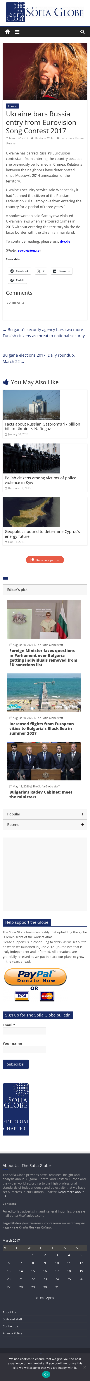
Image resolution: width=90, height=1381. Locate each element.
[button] (45, 589)
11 (69, 1263)
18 (69, 1271)
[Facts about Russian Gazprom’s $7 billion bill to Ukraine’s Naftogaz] (31, 392)
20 (8, 1279)
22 (33, 1279)
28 (21, 1287)
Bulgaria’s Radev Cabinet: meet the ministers (40, 794)
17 (57, 1271)
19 (81, 1271)
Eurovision (67, 138)
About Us (9, 1312)
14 (21, 1271)
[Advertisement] (45, 874)
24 (57, 1279)
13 (8, 1271)
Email (9, 1025)
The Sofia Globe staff (49, 645)
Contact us (10, 1326)
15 (33, 1271)
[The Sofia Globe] (7, 32)
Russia (79, 138)
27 (8, 1287)
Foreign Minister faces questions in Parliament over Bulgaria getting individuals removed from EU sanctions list (43, 657)
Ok (46, 1374)
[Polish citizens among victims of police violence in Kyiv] (31, 446)
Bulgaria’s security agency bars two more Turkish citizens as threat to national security (44, 332)
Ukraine (11, 143)
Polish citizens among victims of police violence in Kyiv (40, 480)
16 (45, 1271)
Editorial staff (12, 1319)
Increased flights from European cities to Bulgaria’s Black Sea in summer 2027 (41, 728)
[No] (84, 1367)
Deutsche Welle (45, 138)
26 (81, 1279)
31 (57, 1287)
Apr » (50, 1298)
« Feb (40, 1298)
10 (57, 1263)
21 (21, 1279)
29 (33, 1287)
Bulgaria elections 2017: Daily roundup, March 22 (39, 358)
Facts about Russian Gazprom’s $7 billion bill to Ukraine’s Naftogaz (42, 426)
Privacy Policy (12, 1333)
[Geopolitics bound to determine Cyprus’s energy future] (31, 499)
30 (45, 1287)
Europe (12, 106)
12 (81, 1263)
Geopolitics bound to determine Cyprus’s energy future (42, 534)
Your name (12, 1043)
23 (45, 1279)
